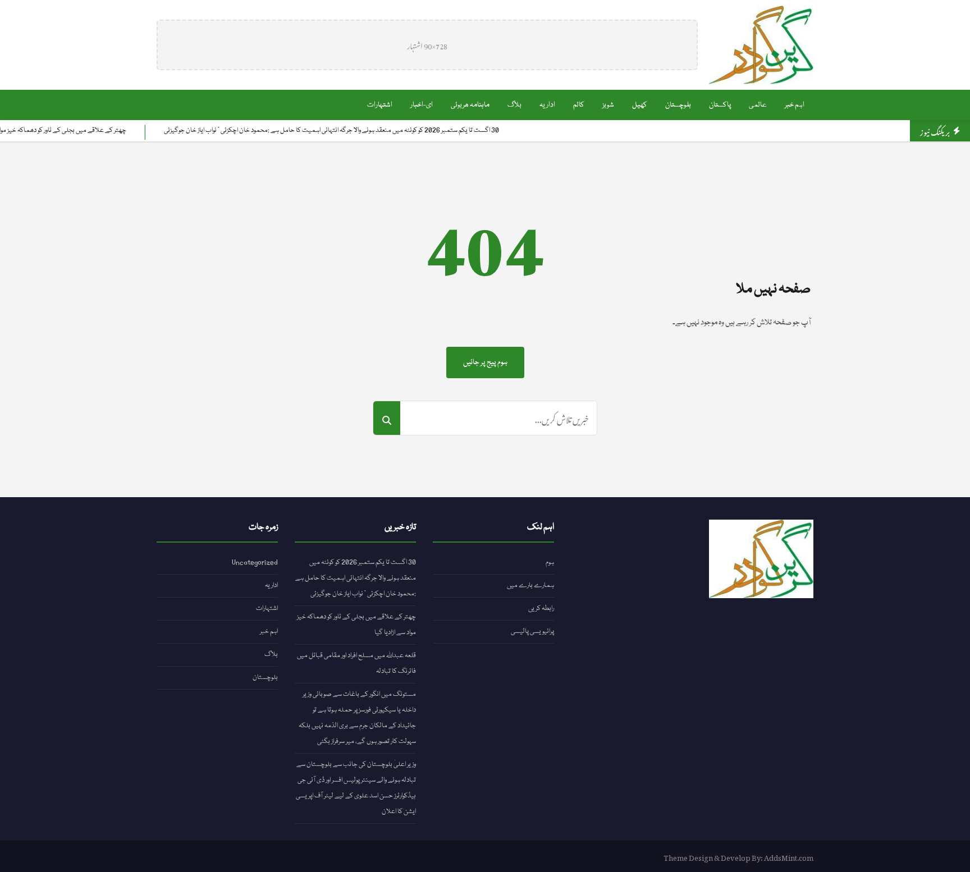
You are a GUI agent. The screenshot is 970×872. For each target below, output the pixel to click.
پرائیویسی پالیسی (532, 631)
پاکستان (720, 105)
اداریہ (547, 105)
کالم (578, 105)
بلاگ (514, 105)
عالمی (758, 105)
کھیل (639, 105)
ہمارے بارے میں (530, 585)
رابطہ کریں (541, 608)
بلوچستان (678, 105)
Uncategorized (255, 562)
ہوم (550, 562)
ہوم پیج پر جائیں (485, 362)
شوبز (608, 105)
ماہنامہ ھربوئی (470, 105)
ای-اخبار (421, 105)
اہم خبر (794, 105)
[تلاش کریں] (386, 418)
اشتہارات (379, 105)
